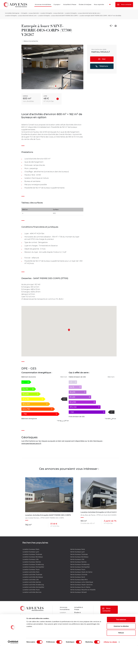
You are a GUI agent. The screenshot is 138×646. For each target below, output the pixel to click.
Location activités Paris (31, 572)
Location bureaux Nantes (32, 562)
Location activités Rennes (32, 592)
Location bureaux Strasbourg (33, 564)
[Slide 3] (52, 86)
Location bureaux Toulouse (32, 554)
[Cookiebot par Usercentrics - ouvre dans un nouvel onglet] (13, 642)
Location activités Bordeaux (33, 577)
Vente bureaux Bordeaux (79, 557)
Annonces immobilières (65, 609)
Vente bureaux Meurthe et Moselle (82, 590)
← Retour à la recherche (30, 41)
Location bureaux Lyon (31, 552)
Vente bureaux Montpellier (80, 567)
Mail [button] (103, 59)
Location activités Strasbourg (33, 585)
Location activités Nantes (32, 582)
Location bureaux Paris (31, 549)
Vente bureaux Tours (77, 569)
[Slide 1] (49, 86)
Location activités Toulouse (32, 574)
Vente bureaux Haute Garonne (81, 585)
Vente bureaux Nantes (78, 562)
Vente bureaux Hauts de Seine (81, 572)
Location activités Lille (31, 579)
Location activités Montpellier (33, 587)
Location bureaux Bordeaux (33, 557)
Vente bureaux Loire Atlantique (81, 582)
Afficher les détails (110, 642)
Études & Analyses (79, 7)
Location (63, 613)
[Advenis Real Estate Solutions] (15, 7)
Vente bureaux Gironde (78, 574)
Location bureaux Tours (31, 569)
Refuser (121, 633)
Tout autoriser (121, 619)
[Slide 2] (50, 86)
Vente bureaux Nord (77, 577)
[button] (111, 26)
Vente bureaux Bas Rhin (79, 579)
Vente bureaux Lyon (77, 552)
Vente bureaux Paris (77, 549)
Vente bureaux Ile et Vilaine (80, 587)
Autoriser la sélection (121, 626)
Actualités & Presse (64, 7)
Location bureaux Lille (31, 559)
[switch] (59, 642)
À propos (52, 7)
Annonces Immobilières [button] (33, 7)
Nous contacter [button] (118, 10)
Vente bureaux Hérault (78, 592)
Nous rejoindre (96, 7)
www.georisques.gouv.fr (31, 443)
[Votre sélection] (110, 4)
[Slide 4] (54, 86)
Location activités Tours (31, 590)
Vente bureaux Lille (77, 559)
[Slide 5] (55, 86)
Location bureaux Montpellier (33, 567)
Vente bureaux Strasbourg (79, 564)
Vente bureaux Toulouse (79, 554)
